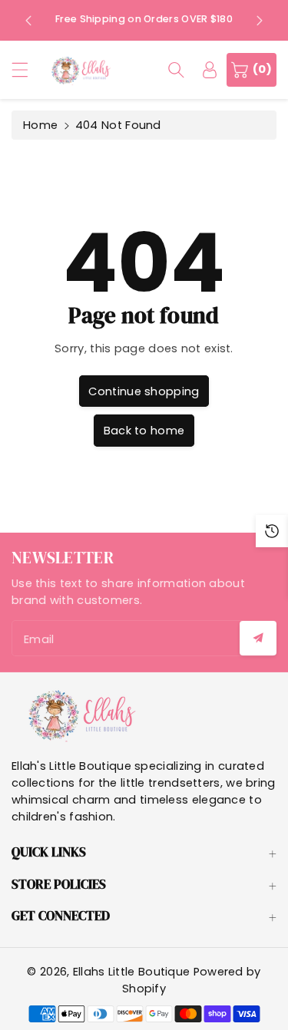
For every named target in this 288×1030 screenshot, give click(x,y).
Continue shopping (143, 391)
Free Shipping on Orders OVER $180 (144, 18)
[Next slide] (259, 20)
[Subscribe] (258, 638)
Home (40, 125)
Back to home (144, 430)
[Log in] (210, 70)
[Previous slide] (28, 20)
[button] (27, 69)
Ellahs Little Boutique (131, 971)
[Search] (176, 70)
